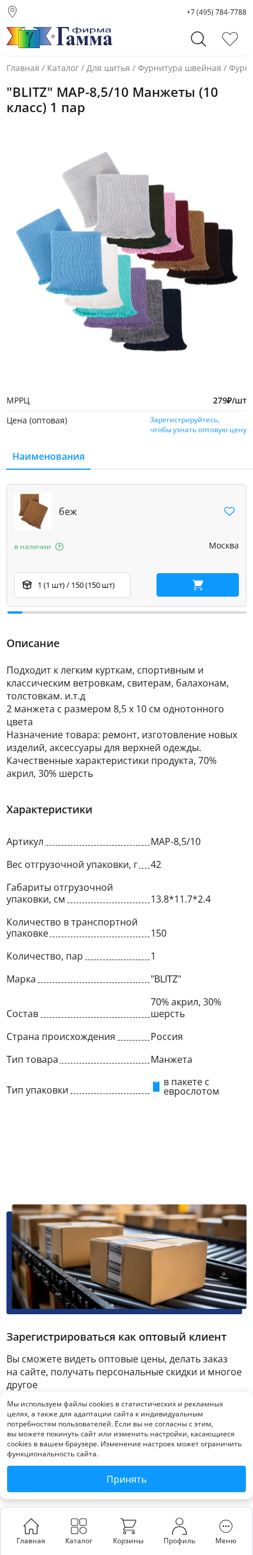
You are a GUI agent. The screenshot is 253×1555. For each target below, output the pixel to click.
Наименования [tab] (48, 456)
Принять (126, 1479)
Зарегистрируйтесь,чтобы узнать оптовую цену (198, 425)
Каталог (63, 67)
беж (68, 511)
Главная (22, 67)
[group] (126, 253)
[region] (126, 549)
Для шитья (108, 67)
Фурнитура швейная (179, 67)
